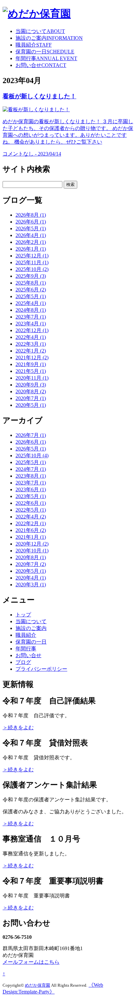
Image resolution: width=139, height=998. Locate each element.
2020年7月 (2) (31, 564)
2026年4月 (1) (31, 235)
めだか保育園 (37, 985)
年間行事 (46, 58)
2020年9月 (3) (31, 384)
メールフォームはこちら (31, 962)
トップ (23, 614)
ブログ (23, 662)
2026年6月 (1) (31, 221)
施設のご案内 (49, 38)
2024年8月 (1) (31, 310)
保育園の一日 (45, 51)
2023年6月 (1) (31, 489)
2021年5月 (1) (31, 371)
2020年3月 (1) (31, 584)
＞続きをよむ (18, 727)
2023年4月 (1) (31, 323)
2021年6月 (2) (31, 530)
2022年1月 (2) (31, 350)
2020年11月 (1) (32, 378)
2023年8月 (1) (31, 476)
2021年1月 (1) (31, 537)
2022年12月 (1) (32, 330)
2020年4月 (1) (31, 577)
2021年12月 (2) (32, 357)
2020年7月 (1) (31, 398)
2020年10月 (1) (32, 550)
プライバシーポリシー (41, 669)
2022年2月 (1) (31, 523)
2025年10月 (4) (32, 455)
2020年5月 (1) (31, 405)
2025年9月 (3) (31, 276)
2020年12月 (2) (32, 544)
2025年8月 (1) (31, 283)
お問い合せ (41, 65)
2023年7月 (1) (31, 317)
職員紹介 (34, 45)
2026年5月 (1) (31, 228)
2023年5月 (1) (31, 496)
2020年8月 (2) (31, 391)
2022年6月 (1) (31, 503)
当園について (40, 31)
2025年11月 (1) (32, 262)
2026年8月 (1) (31, 215)
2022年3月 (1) (31, 344)
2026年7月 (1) (31, 435)
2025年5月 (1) (31, 296)
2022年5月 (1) (31, 510)
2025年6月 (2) (31, 289)
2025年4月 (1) (31, 303)
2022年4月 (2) (31, 516)
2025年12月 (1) (32, 255)
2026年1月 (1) (31, 249)
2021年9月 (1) (31, 364)
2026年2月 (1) (31, 242)
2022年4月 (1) (31, 337)
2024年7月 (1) (31, 469)
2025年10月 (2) (32, 269)
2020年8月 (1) (31, 557)
